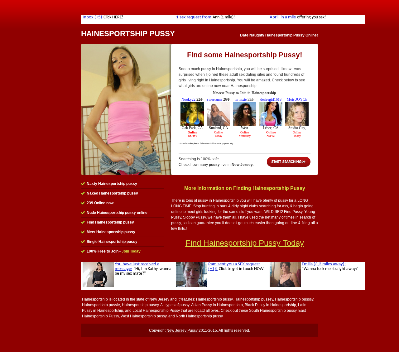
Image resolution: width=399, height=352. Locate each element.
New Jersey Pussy (182, 330)
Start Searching (288, 162)
